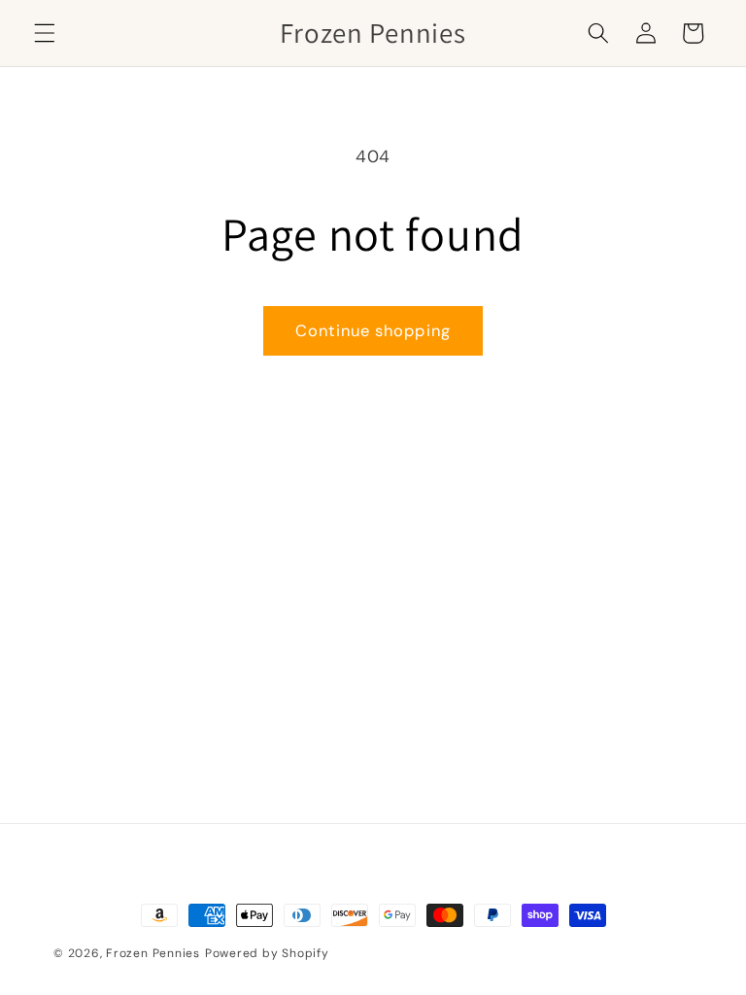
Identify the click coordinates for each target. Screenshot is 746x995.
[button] (44, 33)
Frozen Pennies (153, 953)
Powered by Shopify (267, 953)
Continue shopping (373, 331)
